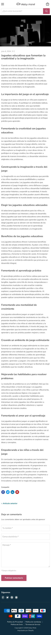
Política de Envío (17, 624)
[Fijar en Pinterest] (17, 492)
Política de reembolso (33, 622)
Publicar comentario (14, 578)
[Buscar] (46, 11)
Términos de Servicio (32, 624)
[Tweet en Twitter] (8, 492)
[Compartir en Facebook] (3, 492)
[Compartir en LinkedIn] (12, 492)
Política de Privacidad (15, 622)
